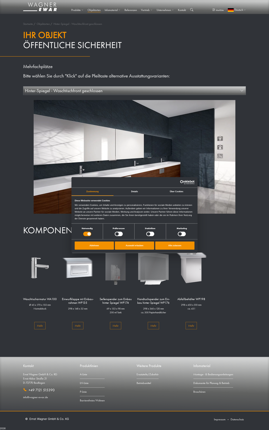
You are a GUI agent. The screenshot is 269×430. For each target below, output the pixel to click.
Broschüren (199, 391)
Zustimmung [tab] (92, 191)
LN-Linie (84, 383)
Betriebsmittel (144, 383)
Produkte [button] (76, 10)
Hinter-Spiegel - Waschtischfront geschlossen (78, 24)
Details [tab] (134, 191)
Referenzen (131, 10)
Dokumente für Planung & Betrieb (211, 383)
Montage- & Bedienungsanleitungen (213, 374)
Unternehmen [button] (164, 10)
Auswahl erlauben (134, 245)
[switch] (119, 234)
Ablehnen (94, 245)
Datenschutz (237, 419)
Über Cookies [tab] (176, 191)
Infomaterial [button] (111, 10)
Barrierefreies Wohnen (92, 400)
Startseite (28, 24)
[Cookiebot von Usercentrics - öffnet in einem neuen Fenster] (182, 182)
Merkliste (220, 10)
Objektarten (94, 10)
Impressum (220, 419)
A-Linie (83, 374)
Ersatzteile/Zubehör (148, 374)
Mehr (40, 325)
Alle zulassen (174, 245)
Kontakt (182, 10)
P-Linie (83, 391)
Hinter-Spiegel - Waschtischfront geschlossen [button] (64, 90)
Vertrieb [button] (145, 10)
